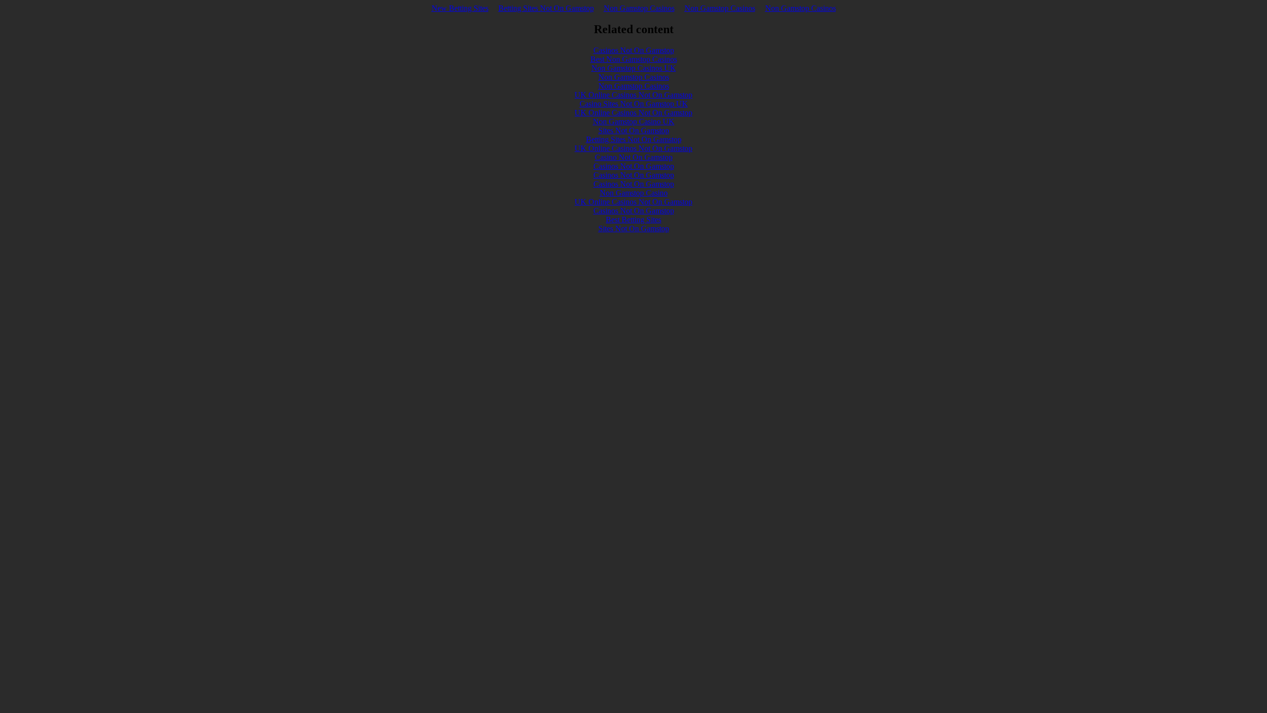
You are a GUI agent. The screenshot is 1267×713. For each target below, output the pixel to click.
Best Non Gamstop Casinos (633, 59)
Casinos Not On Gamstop (633, 50)
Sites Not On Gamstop (633, 130)
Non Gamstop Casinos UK (633, 68)
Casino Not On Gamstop (634, 157)
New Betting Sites (460, 8)
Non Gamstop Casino (634, 193)
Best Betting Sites (633, 219)
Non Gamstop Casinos (639, 8)
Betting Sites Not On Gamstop (546, 8)
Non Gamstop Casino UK (634, 121)
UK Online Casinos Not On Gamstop (633, 95)
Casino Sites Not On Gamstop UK (634, 104)
